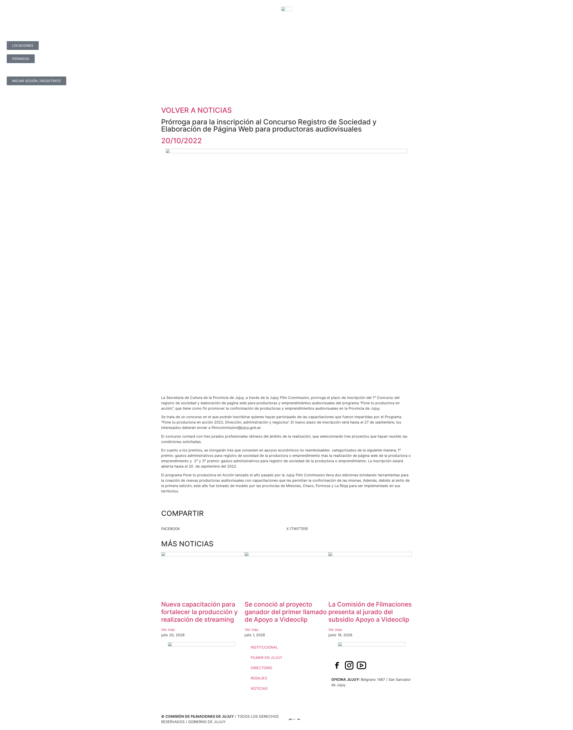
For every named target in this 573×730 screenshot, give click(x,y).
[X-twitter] (373, 665)
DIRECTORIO (261, 668)
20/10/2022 (181, 140)
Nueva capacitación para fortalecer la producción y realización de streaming (199, 611)
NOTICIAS (259, 688)
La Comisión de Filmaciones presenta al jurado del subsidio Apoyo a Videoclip (370, 611)
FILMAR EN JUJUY (266, 657)
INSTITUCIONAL (264, 647)
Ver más (168, 629)
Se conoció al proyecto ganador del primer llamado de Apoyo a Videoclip (286, 611)
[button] (223, 528)
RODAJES (259, 678)
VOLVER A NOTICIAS (196, 110)
